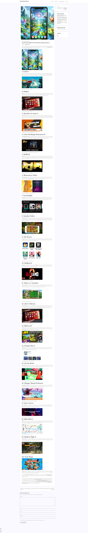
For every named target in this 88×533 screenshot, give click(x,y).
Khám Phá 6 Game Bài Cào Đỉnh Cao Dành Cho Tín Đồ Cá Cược (62, 15)
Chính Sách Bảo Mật (61, 1)
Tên (20, 507)
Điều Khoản (56, 1)
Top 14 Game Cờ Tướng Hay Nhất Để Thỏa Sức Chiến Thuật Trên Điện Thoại (62, 17)
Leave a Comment (26, 41)
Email (21, 511)
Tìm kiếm (58, 6)
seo (22, 44)
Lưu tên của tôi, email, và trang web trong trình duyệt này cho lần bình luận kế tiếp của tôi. (32, 520)
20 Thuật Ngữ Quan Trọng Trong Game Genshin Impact (43, 481)
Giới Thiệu (52, 1)
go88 (0, 531)
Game (22, 41)
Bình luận (21, 496)
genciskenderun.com (49, 474)
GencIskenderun (24, 1)
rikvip (0, 528)
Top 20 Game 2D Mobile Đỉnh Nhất (42, 480)
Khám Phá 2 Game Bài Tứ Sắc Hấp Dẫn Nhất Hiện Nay (62, 23)
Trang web (21, 515)
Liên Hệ (67, 1)
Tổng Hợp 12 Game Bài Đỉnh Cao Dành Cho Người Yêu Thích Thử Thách (62, 19)
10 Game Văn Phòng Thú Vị (38, 479)
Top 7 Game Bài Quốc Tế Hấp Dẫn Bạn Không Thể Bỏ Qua (62, 21)
